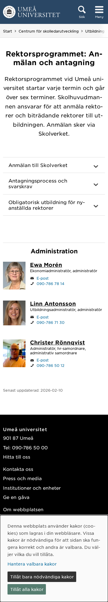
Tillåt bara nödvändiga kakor (42, 576)
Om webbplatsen (23, 509)
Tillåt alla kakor (27, 589)
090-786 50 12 (50, 365)
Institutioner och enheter (32, 488)
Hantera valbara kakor (32, 563)
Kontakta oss (18, 469)
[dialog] (54, 558)
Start (7, 31)
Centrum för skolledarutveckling (49, 31)
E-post (43, 278)
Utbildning (94, 31)
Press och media (22, 478)
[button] (54, 165)
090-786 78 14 (50, 283)
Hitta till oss (16, 456)
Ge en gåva (16, 497)
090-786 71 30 (50, 322)
